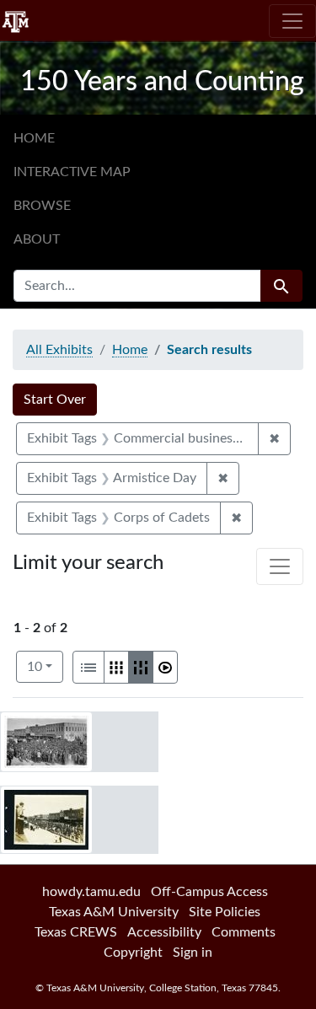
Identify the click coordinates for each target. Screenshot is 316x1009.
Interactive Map (72, 172)
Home (34, 138)
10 (45, 666)
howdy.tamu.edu (91, 892)
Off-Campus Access (209, 892)
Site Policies (224, 912)
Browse (42, 205)
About (36, 239)
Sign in (192, 952)
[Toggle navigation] (292, 21)
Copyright (133, 952)
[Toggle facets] (279, 566)
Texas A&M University (114, 912)
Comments (244, 932)
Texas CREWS (76, 932)
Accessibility (164, 932)
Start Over (55, 399)
